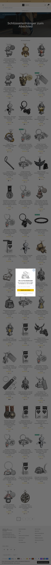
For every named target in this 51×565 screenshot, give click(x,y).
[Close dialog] (34, 270)
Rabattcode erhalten (25, 290)
